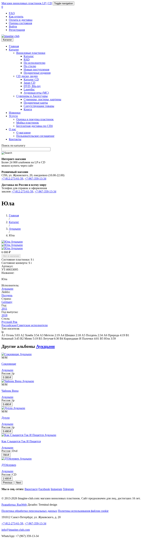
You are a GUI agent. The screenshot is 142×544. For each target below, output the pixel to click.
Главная (14, 46)
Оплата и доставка (20, 19)
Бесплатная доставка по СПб (34, 126)
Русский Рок (9, 321)
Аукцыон (7, 288)
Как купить (16, 16)
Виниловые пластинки (30, 52)
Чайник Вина (9, 390)
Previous (7, 482)
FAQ (12, 13)
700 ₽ (6, 455)
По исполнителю (34, 62)
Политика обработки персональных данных (29, 510)
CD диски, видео (27, 76)
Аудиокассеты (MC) (36, 92)
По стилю (30, 66)
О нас (12, 129)
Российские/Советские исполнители (24, 325)
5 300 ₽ (7, 377)
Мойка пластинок (27, 122)
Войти (13, 26)
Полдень (6, 295)
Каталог (7, 39)
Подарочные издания (37, 72)
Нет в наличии (11, 256)
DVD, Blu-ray (32, 86)
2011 (4, 308)
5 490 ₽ (7, 404)
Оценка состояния (20, 23)
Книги (28, 109)
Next (18, 482)
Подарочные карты (36, 102)
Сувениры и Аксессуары (32, 96)
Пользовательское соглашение (35, 135)
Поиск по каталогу (13, 145)
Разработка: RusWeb (14, 504)
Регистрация (17, 29)
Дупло (5, 417)
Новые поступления (36, 69)
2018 (4, 315)
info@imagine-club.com (15, 529)
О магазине (23, 132)
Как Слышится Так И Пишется (21, 441)
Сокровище (8, 363)
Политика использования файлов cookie (83, 510)
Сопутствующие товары (39, 106)
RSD (27, 59)
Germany (6, 302)
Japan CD (29, 82)
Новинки (15, 112)
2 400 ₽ (7, 478)
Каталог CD (31, 79)
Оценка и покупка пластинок (35, 119)
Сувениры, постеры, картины (42, 99)
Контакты (15, 139)
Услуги (13, 116)
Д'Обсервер (8, 464)
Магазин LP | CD (26, 3)
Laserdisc (29, 89)
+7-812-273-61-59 (12, 178)
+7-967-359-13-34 (35, 178)
